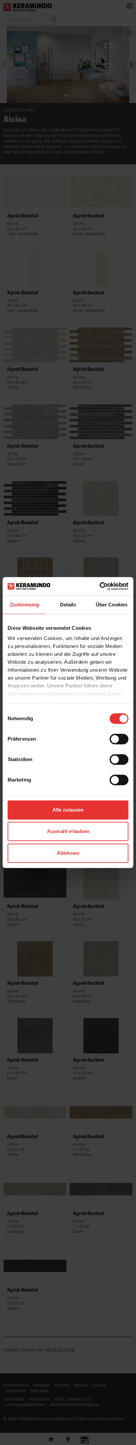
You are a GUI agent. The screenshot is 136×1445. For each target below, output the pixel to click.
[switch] (119, 739)
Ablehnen (68, 853)
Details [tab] (68, 604)
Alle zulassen (68, 810)
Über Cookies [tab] (111, 604)
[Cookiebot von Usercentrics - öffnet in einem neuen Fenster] (99, 586)
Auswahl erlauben (68, 831)
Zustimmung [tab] (24, 604)
